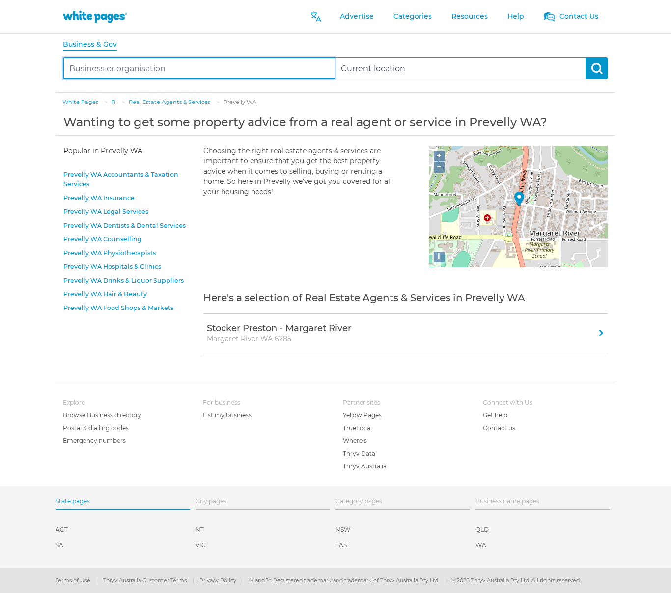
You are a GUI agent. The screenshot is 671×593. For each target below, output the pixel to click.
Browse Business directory (102, 415)
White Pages (81, 102)
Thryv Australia (365, 466)
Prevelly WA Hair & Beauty (105, 294)
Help (515, 16)
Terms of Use (74, 580)
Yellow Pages (362, 415)
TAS (341, 545)
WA (480, 545)
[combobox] (199, 68)
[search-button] (597, 68)
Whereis (355, 440)
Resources (469, 16)
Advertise (357, 16)
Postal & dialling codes (96, 428)
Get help (495, 415)
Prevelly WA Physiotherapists (109, 253)
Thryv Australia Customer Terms (145, 580)
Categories (412, 16)
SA (59, 545)
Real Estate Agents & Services (170, 102)
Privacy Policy (218, 580)
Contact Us (578, 16)
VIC (201, 545)
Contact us (499, 428)
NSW (343, 529)
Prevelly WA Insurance (99, 198)
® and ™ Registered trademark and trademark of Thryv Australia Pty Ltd (344, 580)
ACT (62, 529)
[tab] (94, 45)
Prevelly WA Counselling (102, 239)
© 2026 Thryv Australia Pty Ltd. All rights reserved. (516, 580)
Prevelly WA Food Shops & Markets (118, 307)
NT (200, 529)
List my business (227, 415)
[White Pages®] (95, 16)
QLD (482, 529)
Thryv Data (359, 453)
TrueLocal (357, 428)
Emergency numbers (94, 440)
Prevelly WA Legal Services (105, 211)
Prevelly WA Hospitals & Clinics (112, 266)
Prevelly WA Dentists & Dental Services (124, 225)
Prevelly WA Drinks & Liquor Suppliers (123, 280)
